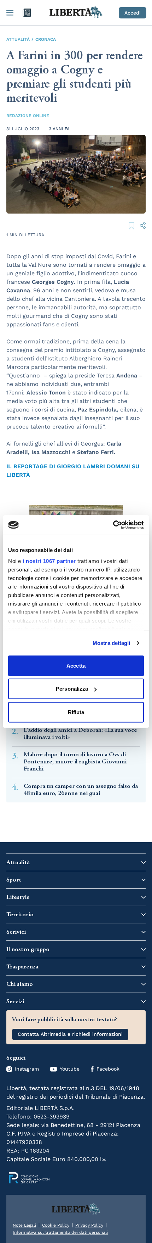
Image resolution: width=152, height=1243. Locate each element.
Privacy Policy (89, 1225)
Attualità (18, 39)
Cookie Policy (55, 1225)
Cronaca (45, 39)
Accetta (76, 665)
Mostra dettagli (111, 643)
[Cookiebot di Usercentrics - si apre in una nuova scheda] (113, 525)
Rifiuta (76, 712)
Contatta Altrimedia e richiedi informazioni (70, 1034)
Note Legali (24, 1225)
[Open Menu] (10, 13)
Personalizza (72, 689)
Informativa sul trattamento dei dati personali (60, 1232)
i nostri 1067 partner (49, 561)
